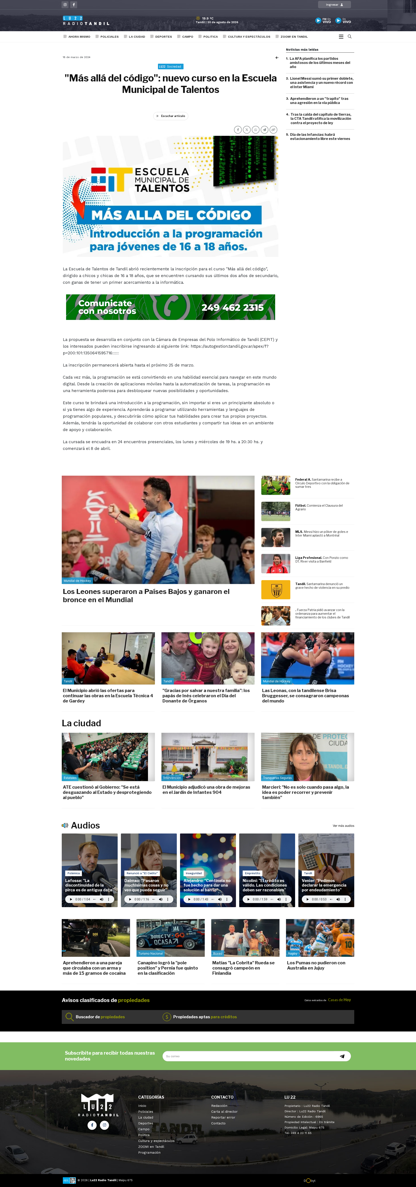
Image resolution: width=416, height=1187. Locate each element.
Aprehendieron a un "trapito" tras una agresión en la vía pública (319, 101)
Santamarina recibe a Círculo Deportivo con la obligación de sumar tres (322, 483)
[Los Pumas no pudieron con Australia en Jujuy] (320, 938)
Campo (187, 36)
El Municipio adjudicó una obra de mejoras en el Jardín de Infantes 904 (206, 790)
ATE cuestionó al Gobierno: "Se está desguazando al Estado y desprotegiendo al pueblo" (107, 792)
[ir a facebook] (92, 1125)
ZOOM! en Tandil (294, 36)
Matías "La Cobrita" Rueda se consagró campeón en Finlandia (243, 968)
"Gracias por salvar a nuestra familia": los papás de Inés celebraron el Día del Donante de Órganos (206, 696)
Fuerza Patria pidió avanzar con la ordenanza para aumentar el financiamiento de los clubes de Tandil (322, 613)
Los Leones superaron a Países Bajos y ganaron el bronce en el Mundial (146, 595)
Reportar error (223, 1117)
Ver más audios (343, 825)
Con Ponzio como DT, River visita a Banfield (321, 559)
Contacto (218, 1123)
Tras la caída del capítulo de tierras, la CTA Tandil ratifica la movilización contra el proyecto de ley (321, 119)
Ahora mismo (79, 36)
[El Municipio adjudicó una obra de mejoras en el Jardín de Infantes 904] (208, 757)
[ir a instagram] (104, 1125)
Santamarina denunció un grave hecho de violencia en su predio (322, 585)
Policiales (110, 36)
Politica (210, 36)
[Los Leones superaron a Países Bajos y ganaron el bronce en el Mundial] (158, 530)
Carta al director (224, 1112)
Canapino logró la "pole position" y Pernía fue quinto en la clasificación (168, 968)
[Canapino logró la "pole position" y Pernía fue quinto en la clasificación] (170, 938)
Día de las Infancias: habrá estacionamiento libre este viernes (320, 137)
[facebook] (73, 4)
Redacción (219, 1106)
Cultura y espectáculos (249, 36)
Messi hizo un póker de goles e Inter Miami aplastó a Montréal (321, 533)
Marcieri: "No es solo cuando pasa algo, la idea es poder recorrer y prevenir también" (305, 792)
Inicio (142, 1106)
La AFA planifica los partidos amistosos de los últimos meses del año (320, 63)
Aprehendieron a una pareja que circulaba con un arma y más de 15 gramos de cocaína (94, 968)
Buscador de (100, 1017)
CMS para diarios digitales (334, 1180)
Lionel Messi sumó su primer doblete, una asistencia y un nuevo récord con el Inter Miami (321, 83)
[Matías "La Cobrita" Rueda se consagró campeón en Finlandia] (245, 938)
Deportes (163, 36)
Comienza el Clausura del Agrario (319, 507)
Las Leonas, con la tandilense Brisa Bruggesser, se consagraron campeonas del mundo (305, 696)
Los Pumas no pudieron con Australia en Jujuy (316, 965)
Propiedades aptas (205, 1017)
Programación (149, 1153)
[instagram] (65, 4)
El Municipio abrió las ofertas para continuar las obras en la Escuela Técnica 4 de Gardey (108, 696)
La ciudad (137, 36)
